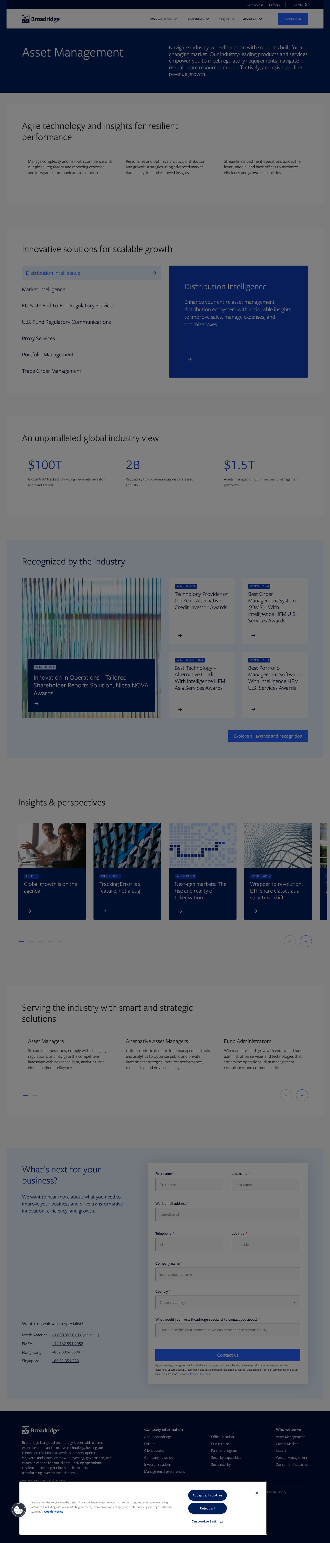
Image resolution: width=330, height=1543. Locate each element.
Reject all (207, 1508)
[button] (18, 1510)
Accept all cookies (207, 1495)
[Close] (256, 1493)
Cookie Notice (53, 1511)
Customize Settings (207, 1521)
